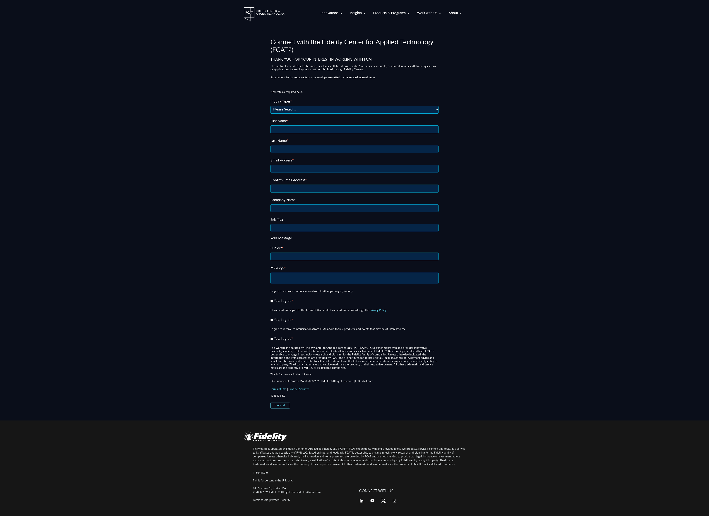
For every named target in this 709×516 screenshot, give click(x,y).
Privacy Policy (378, 310)
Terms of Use (278, 389)
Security (304, 389)
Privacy (292, 389)
